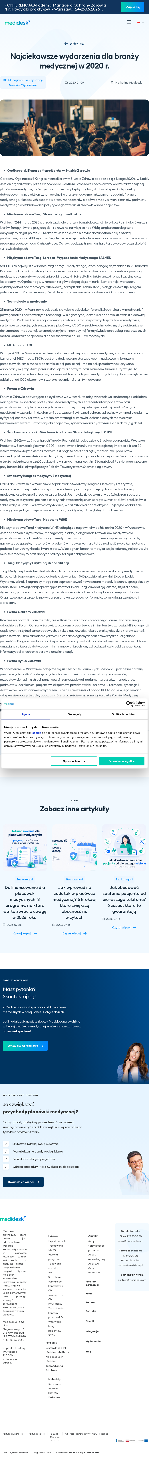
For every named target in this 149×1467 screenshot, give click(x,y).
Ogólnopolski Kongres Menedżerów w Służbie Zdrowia (48, 170)
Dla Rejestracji (32, 80)
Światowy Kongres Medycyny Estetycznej (39, 476)
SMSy (51, 1335)
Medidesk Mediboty (57, 1352)
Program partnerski (92, 1283)
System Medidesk (56, 1348)
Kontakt (91, 1311)
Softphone (54, 1277)
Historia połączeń (54, 1257)
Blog (88, 1351)
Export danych (57, 1241)
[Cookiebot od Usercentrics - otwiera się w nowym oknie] (129, 704)
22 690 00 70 (130, 1255)
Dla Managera (12, 80)
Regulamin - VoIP (42, 1452)
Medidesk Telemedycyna (54, 1363)
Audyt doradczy (93, 1270)
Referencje (54, 1384)
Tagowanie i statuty (55, 1266)
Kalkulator (54, 1397)
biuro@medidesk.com (130, 1241)
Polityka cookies (36, 1433)
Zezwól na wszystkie (121, 761)
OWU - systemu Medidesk (15, 1452)
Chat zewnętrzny (55, 1301)
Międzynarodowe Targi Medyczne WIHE (37, 519)
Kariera (90, 1302)
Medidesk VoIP (54, 1356)
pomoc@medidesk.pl (130, 1265)
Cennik (90, 1321)
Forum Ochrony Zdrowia (26, 612)
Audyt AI (93, 1263)
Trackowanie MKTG (55, 1248)
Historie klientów (53, 1391)
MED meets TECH (20, 345)
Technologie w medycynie (27, 301)
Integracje (92, 1331)
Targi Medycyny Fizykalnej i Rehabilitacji (38, 563)
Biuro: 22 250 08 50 (131, 1236)
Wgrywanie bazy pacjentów (54, 1326)
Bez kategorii (25, 879)
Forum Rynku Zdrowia (24, 661)
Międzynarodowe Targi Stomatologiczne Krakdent (46, 214)
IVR (50, 1272)
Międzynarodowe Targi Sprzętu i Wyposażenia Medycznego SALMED (59, 258)
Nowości (14, 85)
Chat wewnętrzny (55, 1293)
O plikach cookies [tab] (123, 714)
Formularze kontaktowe (55, 1284)
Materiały (54, 1379)
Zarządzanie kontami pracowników (56, 1313)
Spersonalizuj (71, 761)
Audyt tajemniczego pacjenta (93, 1246)
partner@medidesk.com (132, 1280)
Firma (89, 1293)
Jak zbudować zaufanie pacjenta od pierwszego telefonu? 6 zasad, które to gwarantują (124, 899)
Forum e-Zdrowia (20, 388)
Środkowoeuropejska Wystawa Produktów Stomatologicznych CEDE (59, 432)
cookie (36, 732)
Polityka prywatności (13, 1433)
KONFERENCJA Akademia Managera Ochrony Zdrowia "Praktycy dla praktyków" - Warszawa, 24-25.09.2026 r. (55, 7)
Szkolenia (51, 1370)
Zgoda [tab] (26, 714)
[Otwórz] (129, 22)
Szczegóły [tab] (74, 714)
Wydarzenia (29, 85)
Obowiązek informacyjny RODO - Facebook (87, 1433)
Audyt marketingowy (93, 1257)
